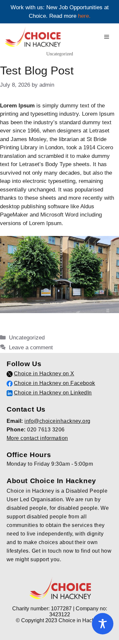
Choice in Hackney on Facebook (54, 383)
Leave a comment (31, 347)
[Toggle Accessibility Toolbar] (102, 623)
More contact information (37, 438)
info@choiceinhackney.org (57, 421)
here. (84, 16)
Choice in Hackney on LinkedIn (53, 392)
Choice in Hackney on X (44, 373)
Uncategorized (27, 338)
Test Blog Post (37, 70)
